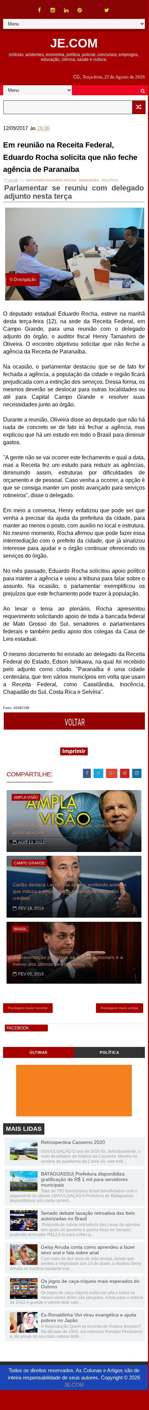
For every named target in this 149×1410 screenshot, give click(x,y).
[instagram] (53, 10)
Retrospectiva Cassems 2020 (73, 1142)
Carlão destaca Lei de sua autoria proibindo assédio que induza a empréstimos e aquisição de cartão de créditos (69, 891)
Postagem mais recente (28, 1008)
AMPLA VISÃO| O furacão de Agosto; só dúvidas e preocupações (67, 829)
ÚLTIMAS (38, 1052)
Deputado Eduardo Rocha (51, 180)
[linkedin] (66, 10)
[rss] (93, 7)
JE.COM (74, 43)
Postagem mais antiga (119, 1008)
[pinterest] (80, 10)
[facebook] (39, 10)
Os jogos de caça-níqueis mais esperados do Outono (90, 1283)
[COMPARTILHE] (75, 728)
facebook (18, 1028)
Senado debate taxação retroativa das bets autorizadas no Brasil (88, 1215)
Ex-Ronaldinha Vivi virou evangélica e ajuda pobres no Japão (88, 1317)
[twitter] (107, 10)
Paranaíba (89, 180)
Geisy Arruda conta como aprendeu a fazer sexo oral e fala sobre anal (88, 1249)
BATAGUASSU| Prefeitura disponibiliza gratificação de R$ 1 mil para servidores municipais (84, 1179)
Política (110, 180)
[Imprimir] (74, 753)
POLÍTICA (109, 1052)
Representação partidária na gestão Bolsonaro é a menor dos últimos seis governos (68, 960)
